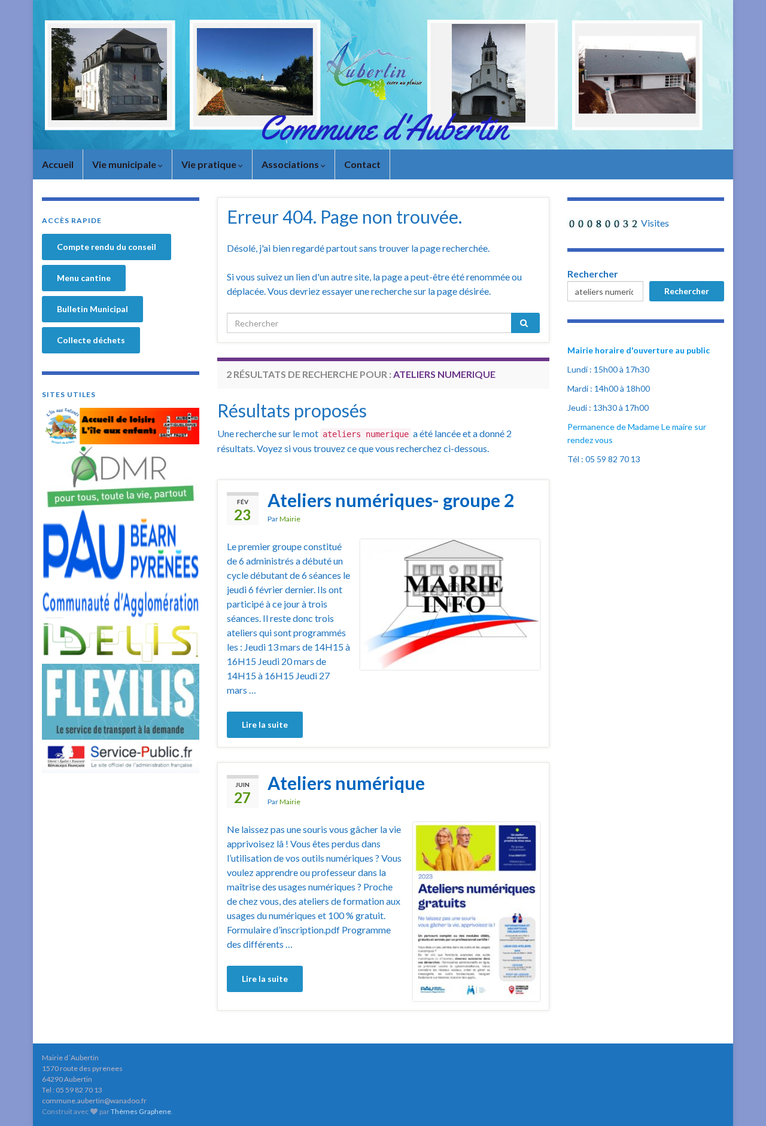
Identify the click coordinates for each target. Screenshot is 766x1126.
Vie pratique (209, 164)
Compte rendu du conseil (106, 247)
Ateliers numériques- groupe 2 (391, 500)
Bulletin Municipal (92, 309)
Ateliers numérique (346, 783)
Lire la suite (265, 724)
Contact (362, 164)
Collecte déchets (91, 340)
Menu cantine (84, 278)
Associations (291, 164)
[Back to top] (739, 1099)
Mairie (289, 518)
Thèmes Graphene (141, 1111)
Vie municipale (125, 164)
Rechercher (592, 273)
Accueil (58, 164)
